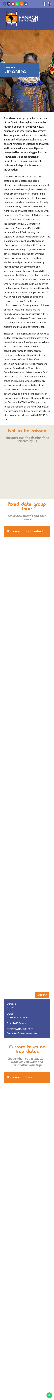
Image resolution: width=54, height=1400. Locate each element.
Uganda (42, 996)
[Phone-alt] (21, 4)
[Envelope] (26, 4)
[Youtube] (13, 4)
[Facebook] (4, 4)
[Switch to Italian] (44, 4)
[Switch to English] (49, 4)
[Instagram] (9, 4)
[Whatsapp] (17, 4)
